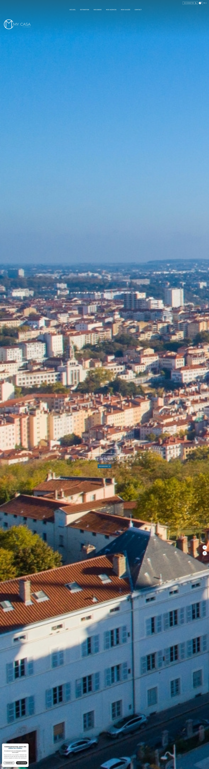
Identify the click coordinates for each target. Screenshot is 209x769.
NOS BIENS (98, 9)
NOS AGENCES (111, 9)
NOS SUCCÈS (125, 9)
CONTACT (138, 9)
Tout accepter (21, 763)
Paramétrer (9, 763)
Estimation (84, 9)
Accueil (73, 9)
